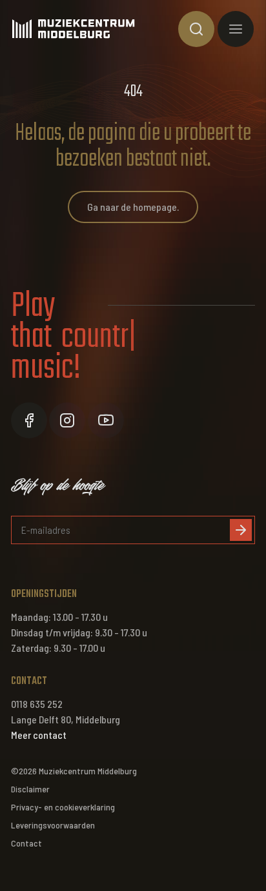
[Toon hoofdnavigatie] (236, 29)
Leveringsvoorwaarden (53, 824)
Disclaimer (30, 788)
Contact (26, 842)
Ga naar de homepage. (133, 207)
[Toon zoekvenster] (196, 29)
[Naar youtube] (106, 420)
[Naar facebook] (29, 420)
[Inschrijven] (241, 530)
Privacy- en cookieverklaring (63, 806)
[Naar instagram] (67, 420)
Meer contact (38, 735)
